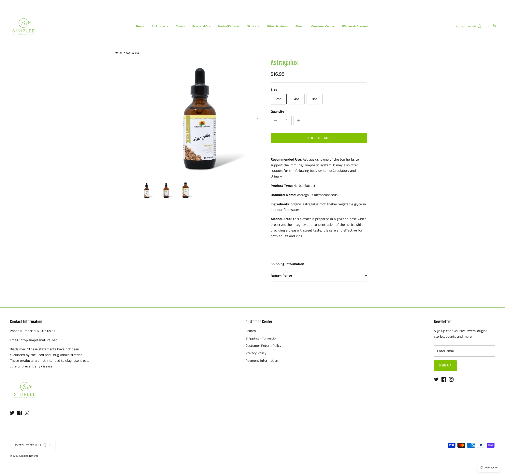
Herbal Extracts (229, 26)
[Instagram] (20, 3)
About (299, 26)
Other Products (277, 26)
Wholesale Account (355, 26)
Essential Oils (201, 26)
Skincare (253, 26)
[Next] (257, 117)
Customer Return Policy (263, 345)
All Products (160, 26)
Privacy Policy (256, 353)
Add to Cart (319, 138)
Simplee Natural (29, 456)
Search (251, 331)
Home (140, 26)
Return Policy (281, 275)
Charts (180, 26)
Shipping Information (287, 264)
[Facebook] (15, 3)
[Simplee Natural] (23, 26)
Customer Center (323, 26)
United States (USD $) (480, 4)
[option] (200, 118)
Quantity (277, 111)
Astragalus (132, 53)
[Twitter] (9, 3)
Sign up (445, 365)
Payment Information (262, 360)
